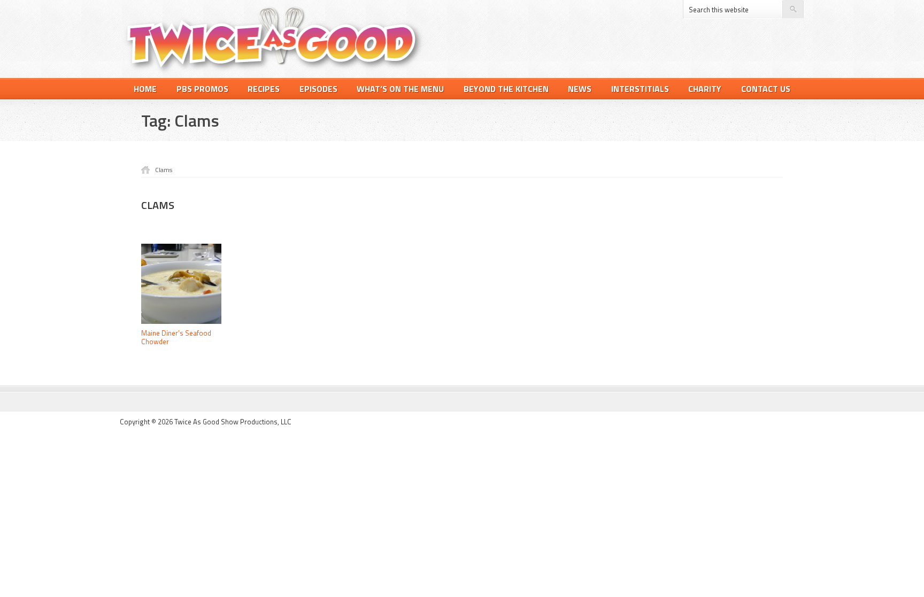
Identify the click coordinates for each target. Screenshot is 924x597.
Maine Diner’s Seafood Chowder (176, 337)
